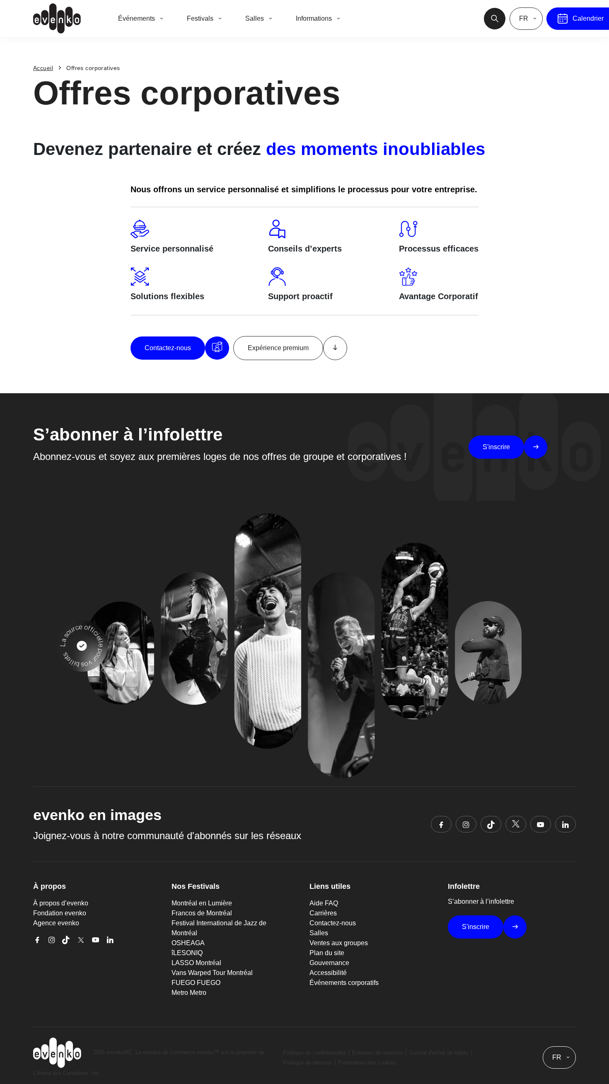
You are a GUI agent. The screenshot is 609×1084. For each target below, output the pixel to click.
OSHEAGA (188, 942)
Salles (318, 932)
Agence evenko (56, 923)
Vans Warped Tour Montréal (212, 972)
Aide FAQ (323, 903)
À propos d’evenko (60, 903)
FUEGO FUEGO (196, 982)
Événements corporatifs (344, 982)
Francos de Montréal (202, 913)
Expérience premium (278, 347)
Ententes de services (377, 1053)
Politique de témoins (307, 1063)
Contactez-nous (168, 347)
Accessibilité (328, 972)
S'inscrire (496, 446)
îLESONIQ (187, 952)
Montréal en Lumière (202, 903)
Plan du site (326, 952)
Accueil (43, 68)
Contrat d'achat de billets (439, 1053)
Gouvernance (329, 962)
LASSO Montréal (196, 962)
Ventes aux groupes (338, 942)
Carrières (323, 913)
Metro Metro (189, 992)
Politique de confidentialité (314, 1053)
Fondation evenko (59, 913)
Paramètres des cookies (367, 1063)
